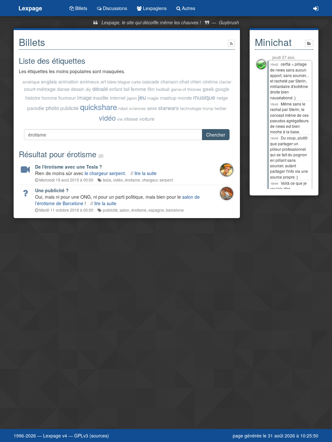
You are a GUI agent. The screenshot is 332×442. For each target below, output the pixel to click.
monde (185, 97)
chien (195, 81)
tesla (107, 179)
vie (120, 119)
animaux (89, 81)
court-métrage (40, 88)
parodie (35, 107)
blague (124, 82)
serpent (166, 179)
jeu (142, 97)
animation (68, 81)
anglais (49, 81)
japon (132, 98)
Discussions (114, 8)
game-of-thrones (186, 89)
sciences (137, 108)
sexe (152, 108)
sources (99, 435)
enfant (115, 88)
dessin (77, 88)
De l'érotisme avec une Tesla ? (68, 166)
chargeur (150, 179)
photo (52, 108)
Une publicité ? (52, 190)
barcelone (175, 210)
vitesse (131, 118)
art (103, 81)
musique (204, 97)
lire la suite (146, 173)
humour (67, 97)
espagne (156, 210)
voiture (147, 118)
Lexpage (30, 8)
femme (138, 88)
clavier (225, 82)
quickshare (98, 106)
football (163, 89)
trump (208, 108)
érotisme (132, 179)
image (84, 97)
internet (117, 97)
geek (208, 88)
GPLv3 (81, 435)
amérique (31, 82)
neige (222, 97)
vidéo (107, 118)
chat (184, 81)
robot (123, 108)
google (222, 88)
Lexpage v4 (55, 435)
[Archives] (309, 43)
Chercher (215, 134)
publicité (69, 107)
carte (136, 82)
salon (124, 210)
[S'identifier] (315, 8)
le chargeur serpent (105, 173)
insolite (101, 97)
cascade (150, 81)
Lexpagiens (154, 8)
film (151, 88)
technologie (190, 108)
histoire (32, 97)
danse (63, 88)
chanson (169, 81)
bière (111, 82)
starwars (168, 108)
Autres (188, 8)
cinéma (210, 81)
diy (88, 89)
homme (49, 97)
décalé (100, 89)
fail (126, 88)
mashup (168, 97)
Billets (80, 8)
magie (153, 98)
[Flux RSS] (231, 43)
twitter (220, 108)
